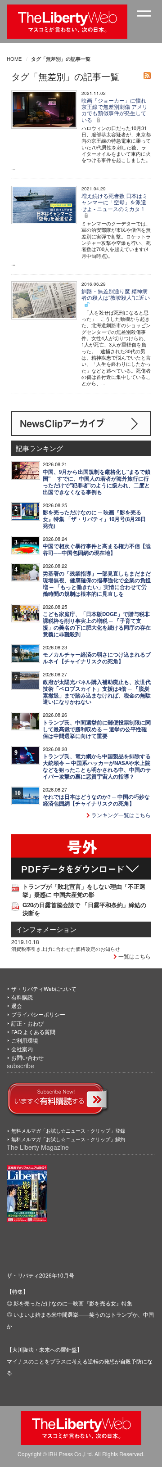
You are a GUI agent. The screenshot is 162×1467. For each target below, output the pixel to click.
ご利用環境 (24, 1040)
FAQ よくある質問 (33, 1031)
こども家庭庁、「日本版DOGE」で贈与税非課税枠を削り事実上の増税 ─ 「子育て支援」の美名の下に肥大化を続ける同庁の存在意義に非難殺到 (97, 624)
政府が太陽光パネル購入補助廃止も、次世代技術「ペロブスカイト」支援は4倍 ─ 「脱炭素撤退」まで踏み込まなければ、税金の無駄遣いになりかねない (97, 692)
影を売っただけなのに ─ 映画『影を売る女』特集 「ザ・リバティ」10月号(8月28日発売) (94, 519)
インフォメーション (46, 929)
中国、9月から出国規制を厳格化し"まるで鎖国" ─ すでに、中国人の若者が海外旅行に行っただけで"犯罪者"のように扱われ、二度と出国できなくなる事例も (96, 482)
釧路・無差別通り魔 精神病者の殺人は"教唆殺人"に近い (115, 294)
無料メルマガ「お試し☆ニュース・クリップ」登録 (68, 1130)
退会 (16, 1005)
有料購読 (22, 997)
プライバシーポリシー (38, 1014)
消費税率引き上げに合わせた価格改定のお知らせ (65, 948)
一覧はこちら (134, 956)
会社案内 (22, 1049)
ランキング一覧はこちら (120, 815)
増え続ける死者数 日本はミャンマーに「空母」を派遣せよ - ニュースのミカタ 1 (114, 202)
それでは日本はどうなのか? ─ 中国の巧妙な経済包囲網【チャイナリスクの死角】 (96, 800)
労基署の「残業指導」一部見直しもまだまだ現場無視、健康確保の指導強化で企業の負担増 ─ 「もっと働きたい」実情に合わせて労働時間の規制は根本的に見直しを (97, 584)
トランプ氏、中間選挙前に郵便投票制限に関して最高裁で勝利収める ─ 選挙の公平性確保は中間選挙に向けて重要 (97, 729)
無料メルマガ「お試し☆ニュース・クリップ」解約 (68, 1139)
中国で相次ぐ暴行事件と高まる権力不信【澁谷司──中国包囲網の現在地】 (97, 549)
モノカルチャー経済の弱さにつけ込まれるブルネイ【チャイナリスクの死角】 (97, 658)
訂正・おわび (27, 1023)
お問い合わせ (27, 1057)
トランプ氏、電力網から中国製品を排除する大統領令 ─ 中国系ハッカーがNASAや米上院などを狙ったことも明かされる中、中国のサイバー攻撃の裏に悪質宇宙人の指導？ (97, 766)
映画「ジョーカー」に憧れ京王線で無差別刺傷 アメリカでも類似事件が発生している (114, 109)
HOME (14, 58)
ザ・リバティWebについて (43, 988)
